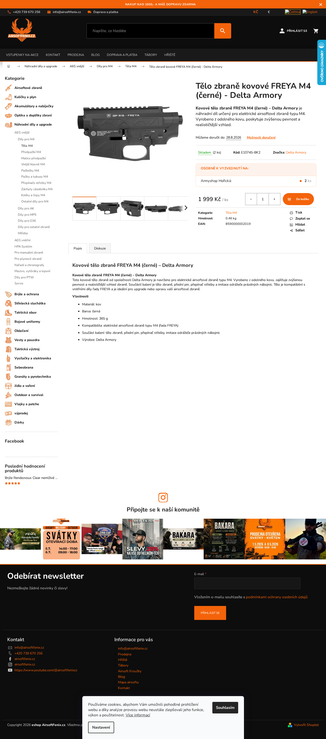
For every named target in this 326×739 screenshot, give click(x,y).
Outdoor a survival (28, 395)
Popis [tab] (78, 248)
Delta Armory (296, 152)
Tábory (151, 55)
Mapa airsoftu (128, 682)
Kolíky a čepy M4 (33, 195)
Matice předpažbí (33, 158)
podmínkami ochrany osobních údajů (277, 596)
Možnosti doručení (261, 137)
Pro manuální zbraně (28, 252)
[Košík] (316, 31)
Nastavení (101, 727)
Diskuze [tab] (100, 248)
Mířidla (23, 233)
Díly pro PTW (24, 277)
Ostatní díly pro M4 (35, 201)
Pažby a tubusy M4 (34, 177)
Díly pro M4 (26, 139)
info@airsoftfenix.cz (29, 647)
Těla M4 (27, 146)
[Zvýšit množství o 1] (274, 199)
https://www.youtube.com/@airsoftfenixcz (45, 670)
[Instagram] (163, 497)
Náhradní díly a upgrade (33, 124)
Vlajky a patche (26, 404)
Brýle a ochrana (26, 294)
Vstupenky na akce (22, 55)
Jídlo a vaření (24, 385)
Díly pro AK (26, 208)
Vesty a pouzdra (27, 340)
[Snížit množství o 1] (251, 199)
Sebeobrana (23, 367)
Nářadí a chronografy (29, 265)
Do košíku (302, 199)
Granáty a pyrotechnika (32, 376)
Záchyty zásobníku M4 (37, 189)
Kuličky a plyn (25, 97)
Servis (18, 283)
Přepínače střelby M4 (36, 183)
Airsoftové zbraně (28, 88)
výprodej (21, 413)
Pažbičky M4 (30, 170)
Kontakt (53, 55)
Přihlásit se (210, 613)
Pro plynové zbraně (28, 259)
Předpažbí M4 (31, 152)
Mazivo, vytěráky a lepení (32, 271)
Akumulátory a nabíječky (33, 106)
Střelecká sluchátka (30, 303)
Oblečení (21, 331)
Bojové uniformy (27, 321)
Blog (95, 55)
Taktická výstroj (27, 349)
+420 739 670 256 (28, 653)
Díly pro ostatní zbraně (34, 227)
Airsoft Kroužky (129, 671)
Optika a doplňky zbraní (33, 115)
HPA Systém (23, 246)
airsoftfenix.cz (24, 659)
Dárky (19, 422)
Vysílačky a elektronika (32, 358)
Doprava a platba (122, 55)
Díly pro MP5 (27, 215)
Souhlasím (225, 707)
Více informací (138, 715)
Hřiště (169, 55)
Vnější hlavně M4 (33, 164)
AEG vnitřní (22, 240)
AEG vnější (21, 132)
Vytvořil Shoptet (306, 725)
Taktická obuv (25, 312)
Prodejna (76, 55)
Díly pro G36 (27, 221)
